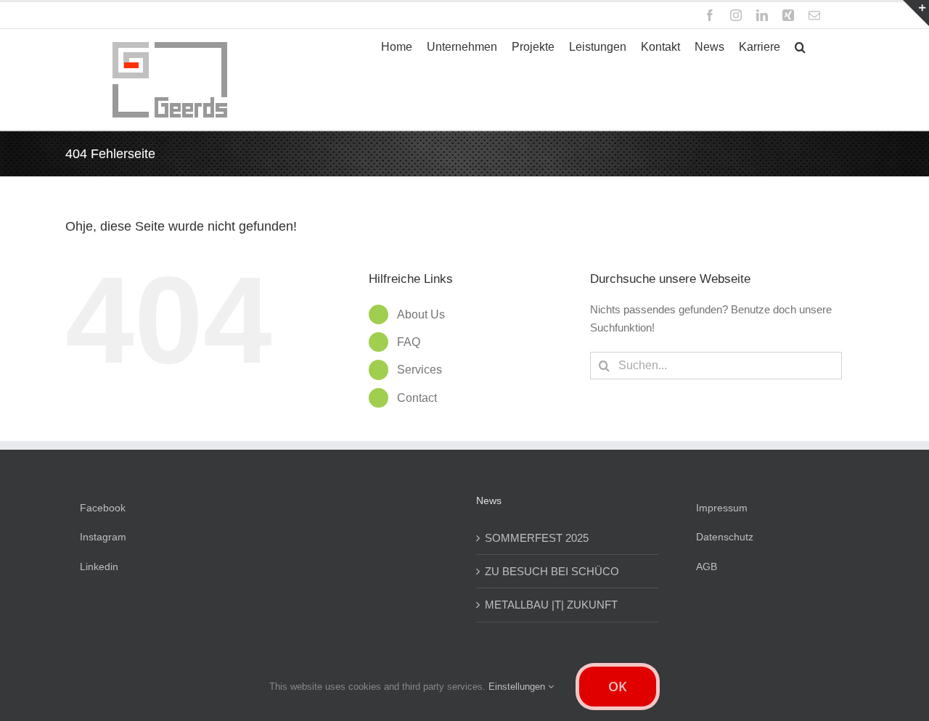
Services (419, 369)
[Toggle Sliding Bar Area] (916, 13)
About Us (421, 314)
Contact (417, 398)
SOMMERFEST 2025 (537, 538)
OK (617, 686)
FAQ (408, 342)
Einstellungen (518, 686)
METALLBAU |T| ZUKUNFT (551, 604)
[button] (800, 47)
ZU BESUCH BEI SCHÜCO (552, 571)
